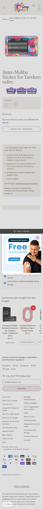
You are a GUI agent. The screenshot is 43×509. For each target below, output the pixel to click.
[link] (21, 253)
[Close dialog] (37, 238)
